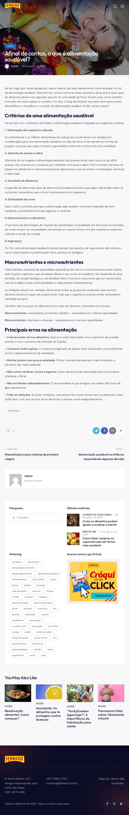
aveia (53, 579)
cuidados (43, 597)
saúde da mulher (44, 632)
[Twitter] (96, 430)
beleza (27, 585)
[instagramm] (114, 804)
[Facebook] (104, 430)
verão (32, 655)
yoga (43, 655)
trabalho (38, 649)
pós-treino (53, 626)
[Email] (112, 430)
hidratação (30, 614)
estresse (28, 608)
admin (28, 476)
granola (15, 614)
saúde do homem (20, 637)
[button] (122, 6)
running (15, 632)
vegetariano (18, 655)
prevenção (37, 626)
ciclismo (50, 591)
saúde (28, 632)
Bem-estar (89, 531)
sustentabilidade (20, 649)
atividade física (19, 579)
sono (55, 637)
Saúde (10, 46)
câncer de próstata (43, 602)
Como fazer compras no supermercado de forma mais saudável (99, 542)
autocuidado (38, 579)
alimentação (14, 410)
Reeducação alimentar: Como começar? (17, 714)
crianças (29, 597)
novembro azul (19, 626)
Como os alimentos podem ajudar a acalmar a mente (100, 523)
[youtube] (121, 804)
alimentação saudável (48, 573)
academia (17, 562)
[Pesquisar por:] (35, 517)
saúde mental (40, 637)
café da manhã (19, 591)
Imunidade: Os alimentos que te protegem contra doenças (48, 713)
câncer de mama (20, 602)
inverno (45, 614)
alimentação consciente (23, 567)
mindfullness (18, 620)
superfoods (37, 643)
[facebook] (107, 804)
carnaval (36, 591)
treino (50, 649)
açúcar (15, 585)
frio (54, 608)
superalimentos (19, 643)
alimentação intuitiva (22, 573)
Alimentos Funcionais (97, 514)
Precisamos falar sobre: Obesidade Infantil (111, 714)
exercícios (42, 608)
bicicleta (41, 585)
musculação (35, 620)
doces (15, 608)
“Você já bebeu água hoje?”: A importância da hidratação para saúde (79, 718)
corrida (15, 597)
